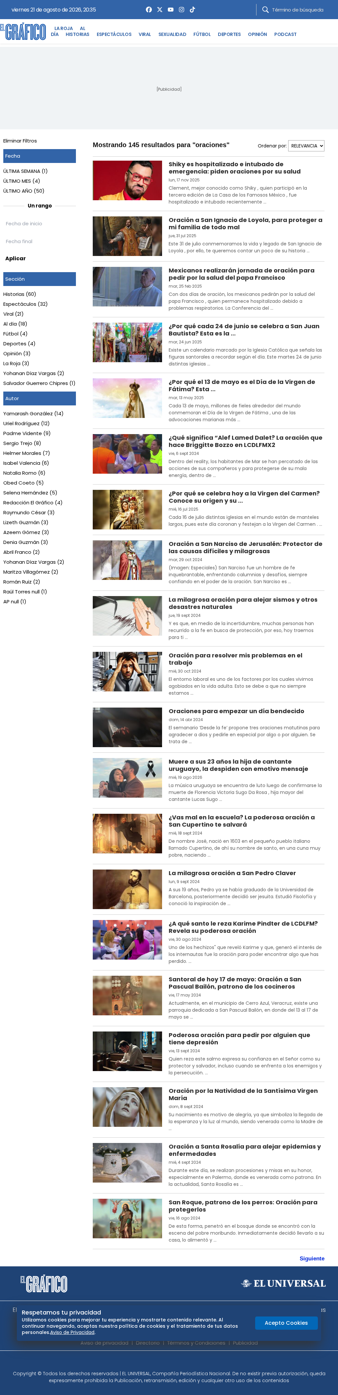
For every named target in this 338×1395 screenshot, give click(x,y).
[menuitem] (147, 10)
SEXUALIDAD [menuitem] (172, 34)
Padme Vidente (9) (27, 433)
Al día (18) (15, 323)
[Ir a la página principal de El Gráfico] (23, 31)
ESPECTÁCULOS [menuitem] (114, 34)
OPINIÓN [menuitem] (257, 34)
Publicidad (245, 1342)
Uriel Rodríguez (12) (26, 423)
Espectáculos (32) (25, 304)
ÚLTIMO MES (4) (21, 180)
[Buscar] (265, 10)
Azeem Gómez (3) (26, 532)
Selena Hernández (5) (30, 492)
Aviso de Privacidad (72, 1332)
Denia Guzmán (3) (25, 542)
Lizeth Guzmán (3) (26, 522)
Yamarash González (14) (33, 413)
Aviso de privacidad (104, 1342)
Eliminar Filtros (20, 140)
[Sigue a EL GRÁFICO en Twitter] (166, 1362)
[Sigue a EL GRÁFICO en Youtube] (176, 1362)
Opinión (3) (17, 353)
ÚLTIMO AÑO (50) (24, 190)
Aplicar (15, 258)
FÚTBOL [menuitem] (202, 34)
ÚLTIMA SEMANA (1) (25, 171)
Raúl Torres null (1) (25, 591)
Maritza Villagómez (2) (30, 571)
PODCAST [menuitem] (285, 34)
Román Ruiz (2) (21, 581)
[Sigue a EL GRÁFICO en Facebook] (162, 1362)
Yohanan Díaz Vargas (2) (33, 373)
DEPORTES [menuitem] (229, 34)
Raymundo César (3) (29, 512)
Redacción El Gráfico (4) (33, 502)
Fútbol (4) (15, 333)
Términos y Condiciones (196, 1342)
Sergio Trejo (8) (22, 443)
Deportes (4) (19, 343)
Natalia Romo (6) (24, 472)
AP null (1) (14, 601)
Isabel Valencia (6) (26, 463)
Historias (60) (19, 294)
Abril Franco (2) (21, 552)
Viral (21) (13, 313)
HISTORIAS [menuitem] (77, 34)
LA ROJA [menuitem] (63, 28)
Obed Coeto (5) (23, 482)
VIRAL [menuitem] (145, 34)
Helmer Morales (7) (26, 453)
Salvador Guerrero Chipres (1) (39, 383)
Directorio (148, 1342)
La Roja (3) (16, 363)
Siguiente (312, 1258)
